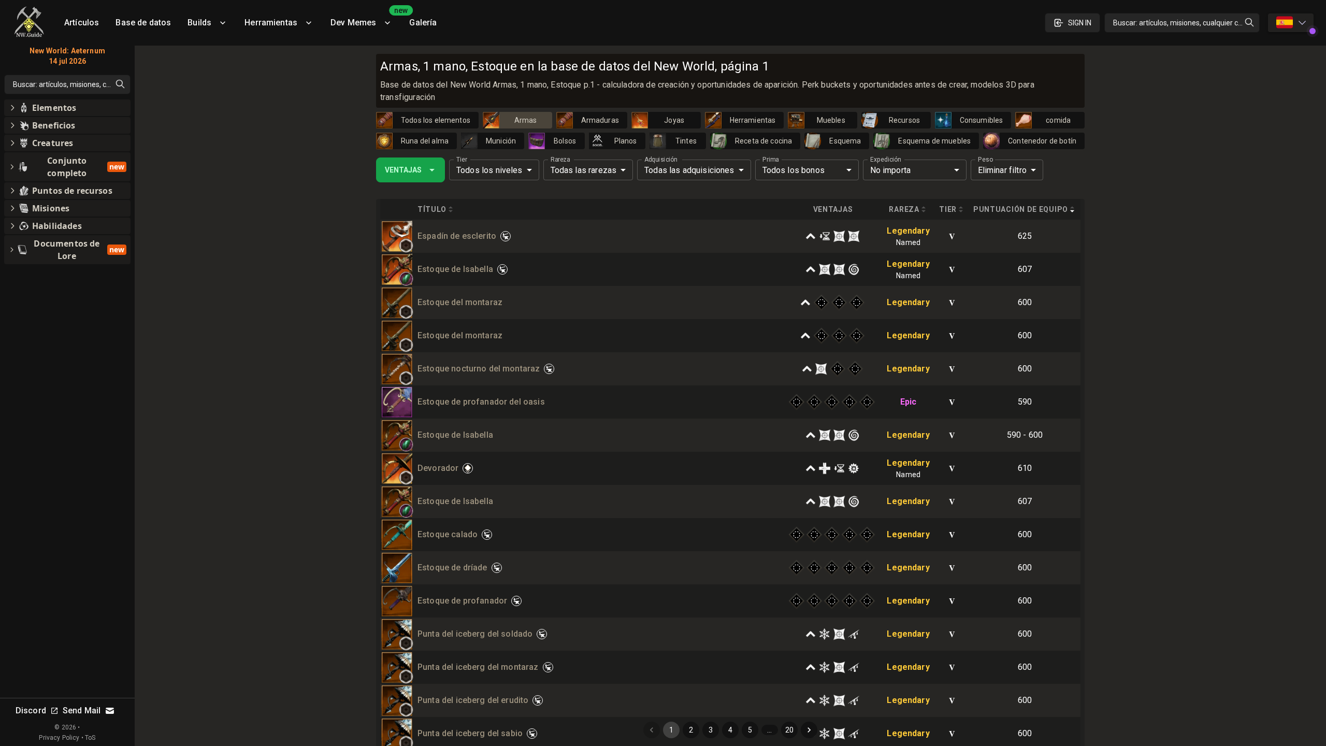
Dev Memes (365, 18)
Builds (199, 22)
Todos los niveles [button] (489, 170)
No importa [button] (890, 170)
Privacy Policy (59, 737)
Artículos (81, 22)
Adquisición (660, 159)
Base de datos (143, 22)
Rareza (560, 159)
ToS (90, 737)
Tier (461, 159)
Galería (423, 22)
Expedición (885, 159)
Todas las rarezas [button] (584, 170)
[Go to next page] (809, 730)
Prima (770, 159)
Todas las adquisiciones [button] (689, 170)
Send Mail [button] (81, 710)
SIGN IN (1079, 23)
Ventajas (403, 170)
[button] (406, 245)
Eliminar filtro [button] (1002, 170)
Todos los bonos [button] (793, 170)
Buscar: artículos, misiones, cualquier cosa (1181, 23)
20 (789, 730)
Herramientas (270, 22)
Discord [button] (31, 710)
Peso (985, 159)
